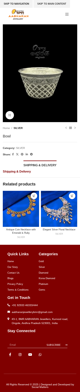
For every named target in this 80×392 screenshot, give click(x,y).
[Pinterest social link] (22, 154)
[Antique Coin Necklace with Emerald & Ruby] (21, 209)
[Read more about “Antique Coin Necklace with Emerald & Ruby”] (34, 196)
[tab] (40, 165)
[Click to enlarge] (10, 115)
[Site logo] (18, 14)
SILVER (18, 128)
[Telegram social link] (31, 154)
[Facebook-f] (10, 354)
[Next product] (75, 128)
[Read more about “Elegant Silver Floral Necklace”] (72, 196)
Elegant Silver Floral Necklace (59, 229)
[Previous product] (66, 128)
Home (6, 128)
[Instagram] (20, 354)
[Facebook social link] (13, 154)
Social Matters (40, 387)
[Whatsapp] (40, 354)
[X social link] (17, 154)
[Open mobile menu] (67, 14)
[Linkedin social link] (27, 154)
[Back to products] (70, 128)
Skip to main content (51, 3)
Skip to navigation (16, 3)
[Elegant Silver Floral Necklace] (59, 209)
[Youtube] (30, 354)
